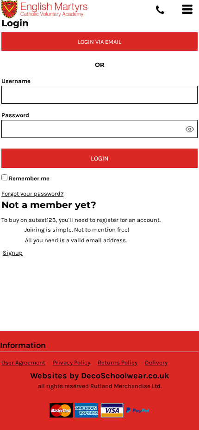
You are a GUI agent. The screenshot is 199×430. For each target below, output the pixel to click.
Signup (13, 252)
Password (15, 115)
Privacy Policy (71, 362)
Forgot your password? (32, 193)
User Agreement (23, 362)
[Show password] (190, 129)
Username (16, 81)
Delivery (156, 362)
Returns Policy (117, 362)
